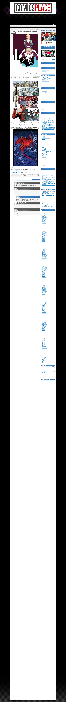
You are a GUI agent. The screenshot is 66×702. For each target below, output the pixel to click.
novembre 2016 (44, 291)
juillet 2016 (43, 295)
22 (42, 373)
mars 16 (43, 359)
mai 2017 (43, 285)
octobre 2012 (44, 337)
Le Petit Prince (44, 80)
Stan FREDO (24, 202)
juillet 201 (43, 358)
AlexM (43, 199)
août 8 (43, 361)
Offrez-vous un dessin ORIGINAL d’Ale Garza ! (47, 205)
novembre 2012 (44, 336)
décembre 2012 (44, 335)
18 (49, 372)
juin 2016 (43, 296)
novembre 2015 (44, 302)
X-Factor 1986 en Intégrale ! (50, 195)
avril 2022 (43, 251)
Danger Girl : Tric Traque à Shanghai (50, 196)
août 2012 (43, 339)
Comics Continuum (45, 105)
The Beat (43, 109)
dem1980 (43, 201)
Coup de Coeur (44, 143)
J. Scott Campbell (44, 152)
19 (50, 372)
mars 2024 (43, 229)
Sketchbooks (44, 162)
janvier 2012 (44, 346)
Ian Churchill (44, 115)
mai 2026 (43, 212)
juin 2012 (43, 341)
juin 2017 (43, 284)
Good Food (43, 146)
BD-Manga (43, 139)
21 (54, 372)
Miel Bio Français (44, 82)
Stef (22, 182)
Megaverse (43, 95)
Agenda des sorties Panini (46, 138)
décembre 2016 (44, 290)
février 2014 (44, 322)
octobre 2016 (44, 292)
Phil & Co (43, 96)
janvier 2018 (44, 278)
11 (49, 371)
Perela (23, 187)
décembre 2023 (44, 232)
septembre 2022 (44, 246)
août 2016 (43, 294)
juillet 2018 (43, 272)
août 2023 (43, 236)
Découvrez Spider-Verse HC (16, 170)
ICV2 (43, 106)
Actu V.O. (25, 175)
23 (44, 373)
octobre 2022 (44, 245)
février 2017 (44, 288)
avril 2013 (43, 332)
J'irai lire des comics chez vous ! (46, 151)
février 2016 (44, 299)
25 (49, 373)
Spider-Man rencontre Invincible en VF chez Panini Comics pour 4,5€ (48, 180)
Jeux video (43, 153)
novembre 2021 (44, 256)
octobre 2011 (44, 349)
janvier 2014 (44, 323)
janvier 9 (43, 360)
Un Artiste (43, 164)
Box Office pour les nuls (45, 70)
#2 (18, 187)
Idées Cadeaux (44, 149)
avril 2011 (43, 354)
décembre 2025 (44, 217)
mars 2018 (43, 276)
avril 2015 (43, 309)
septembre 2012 (44, 338)
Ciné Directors (44, 71)
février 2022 (44, 253)
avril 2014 (43, 320)
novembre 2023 (44, 233)
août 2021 (43, 259)
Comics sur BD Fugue (45, 77)
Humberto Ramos (44, 148)
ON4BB (43, 191)
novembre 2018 (44, 268)
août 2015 (43, 305)
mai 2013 (43, 331)
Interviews (43, 150)
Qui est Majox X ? (50, 197)
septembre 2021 (44, 258)
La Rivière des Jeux (45, 79)
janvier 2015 (44, 312)
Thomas (28, 174)
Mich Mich (43, 204)
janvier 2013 (44, 334)
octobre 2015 (44, 303)
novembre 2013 (44, 325)
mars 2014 (43, 321)
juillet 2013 (43, 329)
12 (50, 371)
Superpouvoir (44, 98)
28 (54, 373)
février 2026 (44, 215)
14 (54, 371)
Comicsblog (44, 92)
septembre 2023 (44, 235)
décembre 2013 (44, 324)
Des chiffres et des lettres (45, 144)
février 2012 (44, 345)
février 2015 (44, 311)
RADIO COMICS (44, 97)
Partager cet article (13, 175)
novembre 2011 (44, 348)
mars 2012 (43, 344)
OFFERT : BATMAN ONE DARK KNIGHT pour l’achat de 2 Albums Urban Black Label (48, 186)
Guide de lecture (44, 147)
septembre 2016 (44, 293)
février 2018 (44, 277)
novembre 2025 (44, 218)
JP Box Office (44, 72)
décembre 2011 (44, 347)
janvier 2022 (44, 254)
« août (45, 376)
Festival (43, 145)
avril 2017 (43, 286)
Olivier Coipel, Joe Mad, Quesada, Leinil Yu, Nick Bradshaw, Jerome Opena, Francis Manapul (48, 125)
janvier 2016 (44, 300)
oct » (52, 376)
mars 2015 (43, 310)
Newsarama (44, 108)
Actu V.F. (43, 136)
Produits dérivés (44, 161)
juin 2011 (43, 352)
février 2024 (44, 230)
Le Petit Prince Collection (45, 81)
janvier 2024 (44, 231)
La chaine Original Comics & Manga (47, 78)
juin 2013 (43, 330)
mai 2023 (43, 239)
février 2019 (44, 265)
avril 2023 (43, 240)
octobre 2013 (44, 326)
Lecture (43, 155)
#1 (18, 182)
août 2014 (43, 316)
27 (52, 373)
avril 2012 (43, 343)
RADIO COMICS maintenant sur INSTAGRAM (48, 175)
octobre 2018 (44, 269)
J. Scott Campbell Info (45, 107)
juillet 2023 (43, 237)
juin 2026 (43, 211)
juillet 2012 (43, 340)
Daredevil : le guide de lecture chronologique (48, 181)
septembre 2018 (44, 270)
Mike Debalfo (44, 123)
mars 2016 (43, 298)
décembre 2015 (44, 301)
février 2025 (44, 223)
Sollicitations (44, 163)
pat (42, 196)
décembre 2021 (44, 255)
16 (44, 372)
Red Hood (43, 206)
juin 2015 (43, 307)
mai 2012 (43, 342)
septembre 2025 (44, 220)
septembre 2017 (44, 281)
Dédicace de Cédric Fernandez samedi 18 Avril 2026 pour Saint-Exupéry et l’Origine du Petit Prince (48, 177)
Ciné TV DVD (44, 141)
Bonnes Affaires (44, 140)
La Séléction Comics (45, 154)
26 (50, 373)
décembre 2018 (44, 267)
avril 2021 (43, 262)
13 (52, 371)
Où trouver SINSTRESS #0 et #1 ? (47, 182)
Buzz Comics (44, 90)
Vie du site (43, 165)
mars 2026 (43, 214)
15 (42, 372)
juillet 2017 (43, 283)
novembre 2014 (44, 314)
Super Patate (44, 197)
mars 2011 (43, 355)
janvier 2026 (44, 216)
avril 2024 (43, 228)
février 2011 (44, 356)
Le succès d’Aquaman (50, 206)
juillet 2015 (43, 306)
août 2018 (43, 271)
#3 (20, 196)
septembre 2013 (44, 327)
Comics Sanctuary (44, 91)
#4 (18, 202)
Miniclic (43, 195)
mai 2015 (43, 308)
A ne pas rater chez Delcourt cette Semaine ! (17, 29)
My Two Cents (44, 157)
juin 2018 (43, 273)
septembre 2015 (44, 304)
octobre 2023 (44, 234)
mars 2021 (43, 263)
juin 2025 (43, 221)
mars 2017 (43, 287)
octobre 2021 (44, 257)
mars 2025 (43, 222)
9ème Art (43, 64)
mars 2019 (43, 264)
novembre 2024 (44, 224)
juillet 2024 (43, 227)
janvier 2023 (44, 243)
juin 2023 (43, 238)
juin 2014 (43, 318)
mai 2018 (43, 274)
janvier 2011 (44, 357)
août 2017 (43, 282)
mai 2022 (43, 250)
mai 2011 (43, 353)
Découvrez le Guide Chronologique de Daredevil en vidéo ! (47, 172)
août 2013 (43, 328)
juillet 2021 (43, 260)
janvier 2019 (44, 266)
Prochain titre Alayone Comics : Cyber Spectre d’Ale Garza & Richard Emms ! (48, 202)
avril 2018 (43, 275)
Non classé (43, 158)
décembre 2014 (44, 313)
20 (52, 372)
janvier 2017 (44, 289)
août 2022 (43, 247)
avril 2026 (43, 213)
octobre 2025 (44, 219)
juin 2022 (43, 249)
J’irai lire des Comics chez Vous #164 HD (34, 29)
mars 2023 (43, 241)
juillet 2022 (43, 248)
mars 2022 (43, 252)
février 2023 (44, 242)
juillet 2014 (43, 317)
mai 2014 (43, 319)
